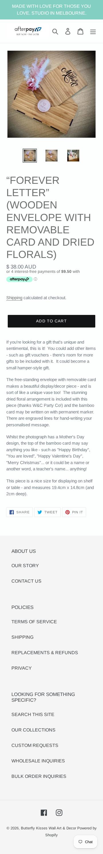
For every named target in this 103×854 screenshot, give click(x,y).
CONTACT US (26, 581)
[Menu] (93, 31)
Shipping (14, 297)
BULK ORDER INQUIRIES (38, 776)
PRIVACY (21, 668)
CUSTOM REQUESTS (34, 745)
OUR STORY (25, 565)
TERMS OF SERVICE (34, 621)
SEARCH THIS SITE (32, 714)
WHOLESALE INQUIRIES (38, 760)
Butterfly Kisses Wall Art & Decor (48, 828)
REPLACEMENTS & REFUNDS (44, 652)
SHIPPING (22, 637)
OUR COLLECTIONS (33, 729)
